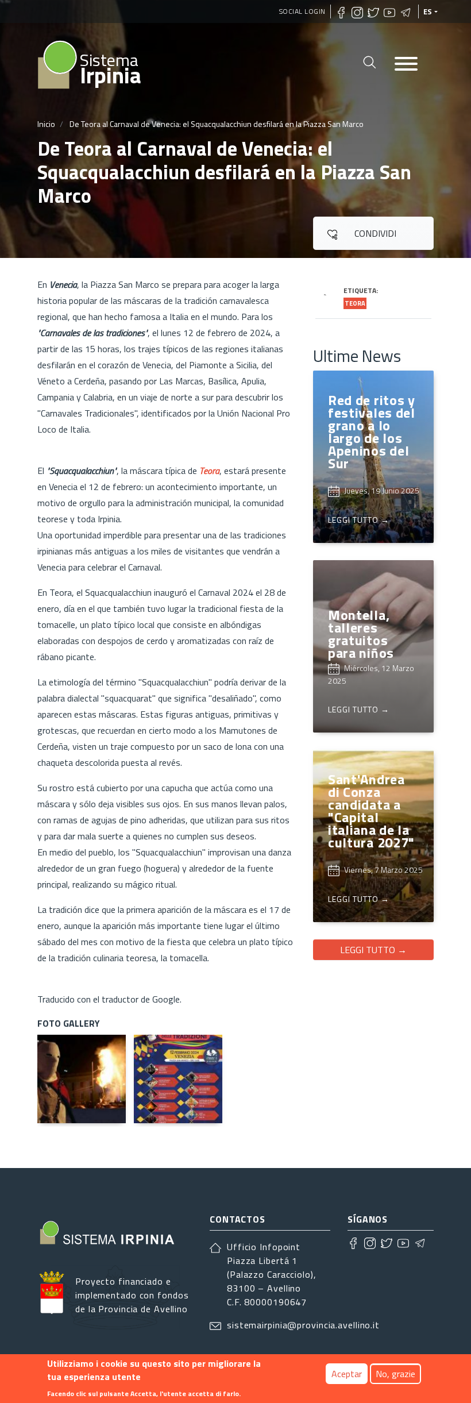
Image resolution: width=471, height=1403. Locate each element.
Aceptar (346, 1374)
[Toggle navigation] (406, 64)
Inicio (46, 124)
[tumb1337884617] (178, 1079)
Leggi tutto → (373, 950)
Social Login (302, 11)
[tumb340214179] (81, 1079)
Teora (355, 303)
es (428, 11)
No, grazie (395, 1374)
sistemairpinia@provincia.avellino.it (303, 1325)
